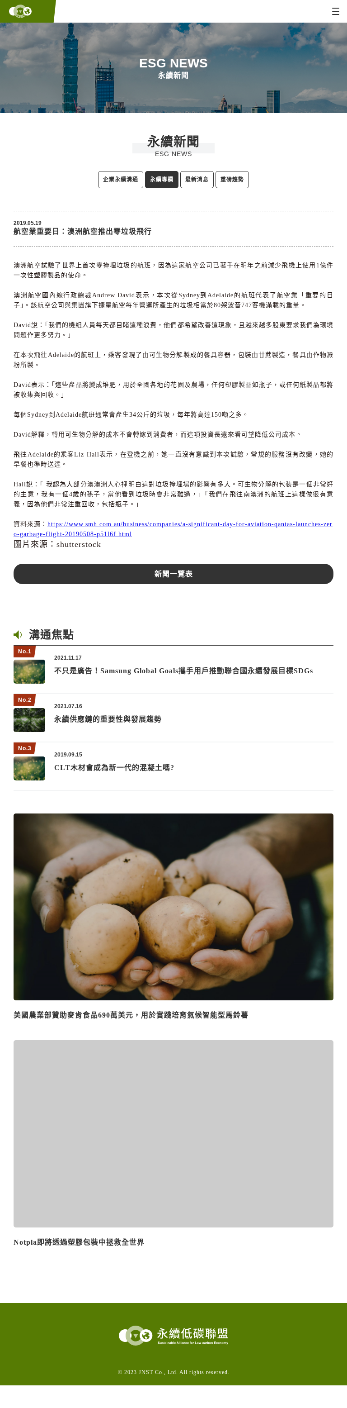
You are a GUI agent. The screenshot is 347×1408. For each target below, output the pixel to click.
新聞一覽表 (174, 574)
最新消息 (197, 179)
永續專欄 (162, 179)
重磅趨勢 (232, 179)
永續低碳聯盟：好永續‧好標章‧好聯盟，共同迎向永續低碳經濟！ (26, 11)
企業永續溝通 (120, 179)
